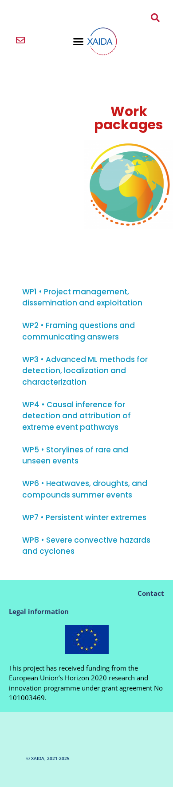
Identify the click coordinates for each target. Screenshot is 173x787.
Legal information (39, 611)
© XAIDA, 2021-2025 (48, 758)
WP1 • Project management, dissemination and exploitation (82, 297)
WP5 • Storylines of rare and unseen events (75, 455)
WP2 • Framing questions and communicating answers (78, 331)
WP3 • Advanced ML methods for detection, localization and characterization (85, 370)
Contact (151, 593)
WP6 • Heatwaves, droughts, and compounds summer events (84, 489)
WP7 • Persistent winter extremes (84, 517)
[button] (78, 41)
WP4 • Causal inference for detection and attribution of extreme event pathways (76, 415)
